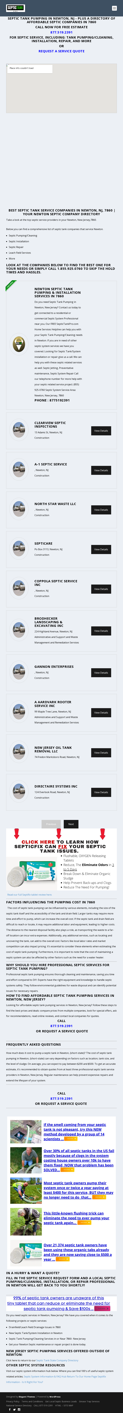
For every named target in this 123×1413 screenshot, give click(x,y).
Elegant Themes (27, 1396)
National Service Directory (19, 1405)
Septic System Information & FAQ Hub (45, 1376)
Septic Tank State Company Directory (57, 1360)
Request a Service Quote (62, 51)
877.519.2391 (61, 32)
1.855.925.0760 (69, 268)
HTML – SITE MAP (64, 1405)
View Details (101, 430)
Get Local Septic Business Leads (61, 1401)
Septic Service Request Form (53, 1278)
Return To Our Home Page (82, 1376)
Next (71, 824)
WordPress (55, 1396)
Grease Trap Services (89, 1401)
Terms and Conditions (32, 1401)
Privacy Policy (12, 1401)
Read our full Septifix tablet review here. (29, 894)
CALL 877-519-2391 (43, 1405)
